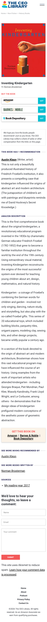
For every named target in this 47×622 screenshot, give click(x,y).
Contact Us (23, 603)
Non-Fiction (12, 13)
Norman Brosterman (13, 87)
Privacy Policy (23, 599)
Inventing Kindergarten (16, 83)
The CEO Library (14, 4)
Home (3, 13)
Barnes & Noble (29, 435)
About (23, 592)
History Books (24, 13)
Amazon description (13, 216)
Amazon (12, 435)
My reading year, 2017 (17, 485)
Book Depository (23, 438)
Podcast (23, 595)
